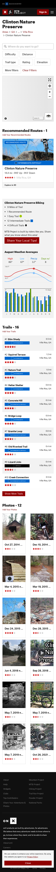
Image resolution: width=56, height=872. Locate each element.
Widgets (7, 789)
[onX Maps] (9, 823)
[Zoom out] (49, 96)
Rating (26, 62)
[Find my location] (49, 86)
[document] (28, 858)
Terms (34, 868)
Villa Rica (28, 31)
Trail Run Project (36, 793)
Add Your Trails (9, 331)
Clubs (5, 793)
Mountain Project (36, 780)
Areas (5, 31)
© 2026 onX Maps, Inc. (19, 868)
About (6, 780)
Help (5, 784)
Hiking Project (35, 789)
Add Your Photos (9, 509)
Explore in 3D (10, 185)
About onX (8, 843)
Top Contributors (10, 798)
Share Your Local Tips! (22, 240)
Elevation (42, 62)
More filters (11, 70)
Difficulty (10, 54)
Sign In (43, 12)
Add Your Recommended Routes (16, 135)
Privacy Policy (32, 857)
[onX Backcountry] (12, 3)
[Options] (48, 116)
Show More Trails (14, 493)
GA (13, 31)
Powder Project (35, 798)
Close (28, 863)
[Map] (28, 98)
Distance (27, 54)
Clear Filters (29, 70)
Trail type (10, 62)
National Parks (35, 802)
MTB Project (34, 784)
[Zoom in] (49, 92)
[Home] (15, 12)
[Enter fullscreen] (49, 80)
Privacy (43, 868)
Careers (6, 847)
